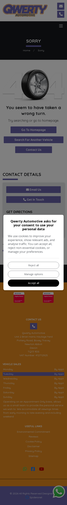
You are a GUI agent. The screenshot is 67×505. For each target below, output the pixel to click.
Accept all (33, 283)
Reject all (33, 265)
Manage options (33, 274)
